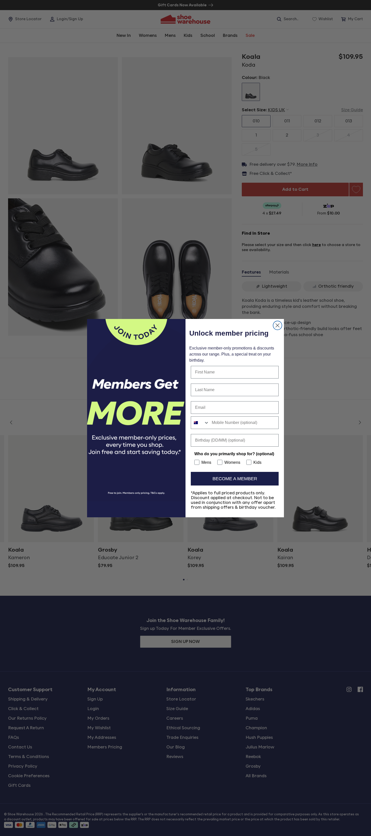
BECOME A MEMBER (235, 478)
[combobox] (200, 423)
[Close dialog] (277, 325)
